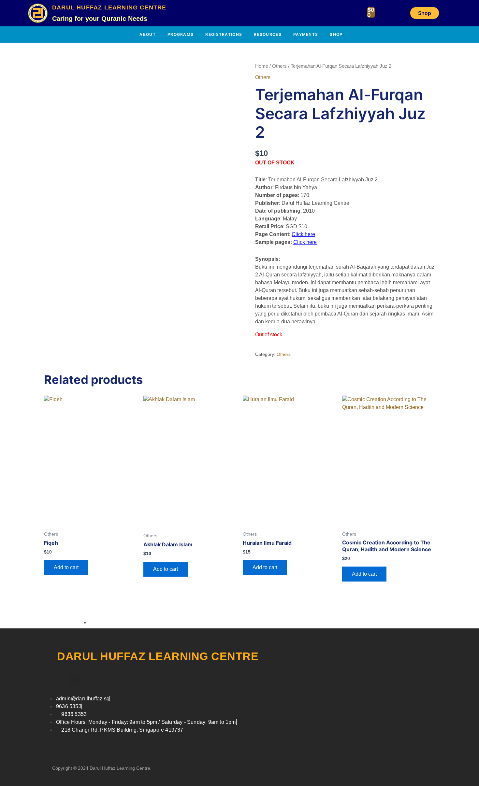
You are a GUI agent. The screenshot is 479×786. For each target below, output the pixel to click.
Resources (268, 34)
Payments (305, 34)
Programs (180, 34)
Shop (336, 34)
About (147, 34)
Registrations (223, 34)
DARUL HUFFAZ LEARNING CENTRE (109, 7)
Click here (303, 234)
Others (279, 66)
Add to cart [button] (66, 567)
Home (261, 66)
